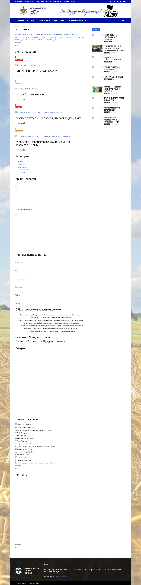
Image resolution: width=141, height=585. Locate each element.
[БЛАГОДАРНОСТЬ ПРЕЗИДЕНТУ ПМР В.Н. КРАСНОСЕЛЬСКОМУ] (97, 120)
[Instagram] (113, 1)
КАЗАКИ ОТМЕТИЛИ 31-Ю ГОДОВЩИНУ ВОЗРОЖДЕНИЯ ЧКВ (48, 118)
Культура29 (22, 164)
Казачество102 (23, 170)
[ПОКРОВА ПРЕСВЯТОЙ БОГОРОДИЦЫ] (97, 110)
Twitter (17, 295)
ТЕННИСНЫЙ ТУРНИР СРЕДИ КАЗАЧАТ (36, 71)
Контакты (73, 1)
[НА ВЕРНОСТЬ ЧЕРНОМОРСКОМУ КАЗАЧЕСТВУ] (97, 37)
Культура (107, 93)
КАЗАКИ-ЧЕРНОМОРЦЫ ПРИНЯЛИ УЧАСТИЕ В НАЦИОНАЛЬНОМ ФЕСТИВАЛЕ (114, 48)
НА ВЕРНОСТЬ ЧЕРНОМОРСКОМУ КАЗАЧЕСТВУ (110, 37)
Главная (20, 20)
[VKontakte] (120, 1)
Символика (43, 20)
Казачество (108, 41)
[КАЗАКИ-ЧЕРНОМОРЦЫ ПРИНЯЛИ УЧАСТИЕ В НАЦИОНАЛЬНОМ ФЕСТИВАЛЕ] (97, 48)
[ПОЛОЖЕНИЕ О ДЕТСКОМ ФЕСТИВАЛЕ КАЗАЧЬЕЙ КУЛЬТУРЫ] (97, 89)
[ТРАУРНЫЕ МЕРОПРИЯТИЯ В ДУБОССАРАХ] (97, 100)
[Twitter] (117, 1)
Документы (66, 1)
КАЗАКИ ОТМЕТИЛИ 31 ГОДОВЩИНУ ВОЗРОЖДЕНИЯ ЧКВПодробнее (41, 34)
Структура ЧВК (40, 1)
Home (17, 26)
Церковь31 (21, 162)
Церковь (107, 112)
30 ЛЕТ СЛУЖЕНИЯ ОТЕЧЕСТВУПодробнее (42, 40)
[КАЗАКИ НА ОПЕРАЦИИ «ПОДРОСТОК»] (97, 69)
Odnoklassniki (20, 279)
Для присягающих (76, 20)
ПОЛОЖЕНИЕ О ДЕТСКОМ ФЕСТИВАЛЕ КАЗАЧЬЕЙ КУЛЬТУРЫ (113, 89)
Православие (58, 20)
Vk (16, 271)
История (30, 20)
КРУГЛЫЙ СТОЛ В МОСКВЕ (29, 94)
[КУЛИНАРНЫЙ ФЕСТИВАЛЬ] (97, 79)
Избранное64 (22, 167)
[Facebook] (110, 1)
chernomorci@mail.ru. (59, 576)
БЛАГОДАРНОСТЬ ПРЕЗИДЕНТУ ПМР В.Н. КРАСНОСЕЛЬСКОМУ (112, 120)
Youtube (18, 303)
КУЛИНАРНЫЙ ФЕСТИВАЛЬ (113, 77)
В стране (107, 52)
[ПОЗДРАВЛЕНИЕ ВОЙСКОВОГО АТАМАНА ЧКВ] (97, 59)
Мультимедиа (57, 1)
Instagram (18, 287)
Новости (48, 1)
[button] (123, 20)
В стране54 (21, 172)
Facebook (18, 263)
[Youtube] (124, 1)
